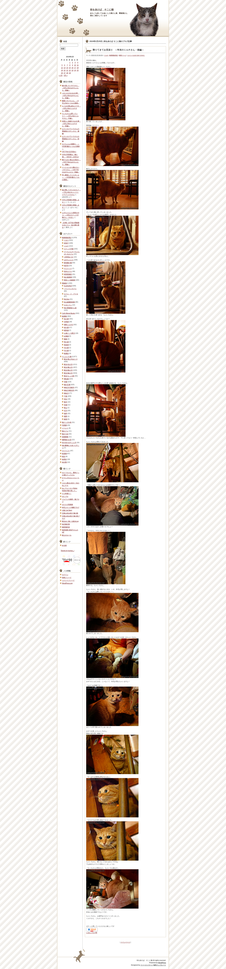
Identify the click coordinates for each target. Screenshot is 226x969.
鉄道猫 (64, 453)
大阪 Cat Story (67, 510)
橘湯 (65, 339)
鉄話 (63, 456)
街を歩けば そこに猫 (102, 9)
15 (70, 68)
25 (78, 70)
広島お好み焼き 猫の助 (70, 513)
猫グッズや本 (66, 422)
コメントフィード (68, 580)
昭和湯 (66, 330)
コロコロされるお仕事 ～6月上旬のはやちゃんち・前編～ (70, 95)
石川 (65, 411)
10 (75, 65)
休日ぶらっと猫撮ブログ (70, 507)
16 (72, 68)
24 (75, 70)
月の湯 (66, 348)
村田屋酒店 (68, 274)
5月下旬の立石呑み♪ (69, 152)
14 (67, 68)
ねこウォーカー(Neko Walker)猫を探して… (69, 489)
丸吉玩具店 (68, 286)
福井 (65, 413)
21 (67, 70)
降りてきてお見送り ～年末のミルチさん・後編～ (118, 50)
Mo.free (66, 299)
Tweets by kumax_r (67, 551)
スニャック (68, 268)
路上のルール (66, 535)
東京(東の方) (68, 367)
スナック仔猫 (68, 249)
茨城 (65, 405)
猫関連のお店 (66, 440)
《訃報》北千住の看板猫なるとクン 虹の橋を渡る (70, 225)
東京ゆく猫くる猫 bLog (70, 521)
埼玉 (65, 399)
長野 (65, 416)
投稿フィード (66, 577)
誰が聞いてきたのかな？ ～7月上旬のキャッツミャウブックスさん (71, 192)
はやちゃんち (68, 260)
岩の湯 (66, 327)
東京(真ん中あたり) (71, 359)
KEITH (66, 266)
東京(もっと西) (69, 376)
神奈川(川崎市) (69, 387)
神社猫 (66, 379)
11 (78, 65)
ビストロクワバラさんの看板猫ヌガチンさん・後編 (70, 131)
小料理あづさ (68, 257)
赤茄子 (66, 243)
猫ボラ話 (65, 434)
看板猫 (64, 283)
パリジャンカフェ (70, 289)
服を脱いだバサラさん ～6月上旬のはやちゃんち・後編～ (70, 88)
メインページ (125, 942)
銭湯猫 (64, 316)
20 (65, 70)
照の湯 (66, 342)
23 (72, 70)
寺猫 (65, 382)
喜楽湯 (66, 345)
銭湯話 (66, 353)
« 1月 (61, 75)
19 (62, 70)
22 (70, 70)
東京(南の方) (68, 373)
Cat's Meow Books (68, 313)
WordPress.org (67, 583)
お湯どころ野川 (69, 333)
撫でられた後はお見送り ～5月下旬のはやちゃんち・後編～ (71, 162)
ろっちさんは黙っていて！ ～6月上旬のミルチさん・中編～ (70, 116)
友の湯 (66, 319)
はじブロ (65, 496)
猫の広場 (67, 385)
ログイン (65, 575)
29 (70, 73)
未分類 (64, 462)
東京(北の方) (68, 364)
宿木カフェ (68, 271)
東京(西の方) (68, 370)
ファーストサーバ (146, 965)
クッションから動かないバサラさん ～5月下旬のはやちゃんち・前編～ (70, 169)
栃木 (65, 402)
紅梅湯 (66, 336)
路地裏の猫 (68, 263)
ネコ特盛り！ (66, 493)
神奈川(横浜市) (69, 390)
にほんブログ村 (91, 933)
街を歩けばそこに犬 (69, 442)
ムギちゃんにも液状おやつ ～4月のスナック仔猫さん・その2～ (70, 215)
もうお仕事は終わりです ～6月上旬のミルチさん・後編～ (71, 108)
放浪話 (64, 459)
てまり (66, 240)
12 (62, 68)
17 (75, 68)
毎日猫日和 (66, 524)
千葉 (65, 396)
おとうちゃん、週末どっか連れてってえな (70, 474)
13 (65, 68)
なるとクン (68, 305)
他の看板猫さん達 (70, 308)
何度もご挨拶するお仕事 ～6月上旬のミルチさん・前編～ (71, 123)
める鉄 (64, 545)
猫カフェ (65, 431)
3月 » (65, 75)
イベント (65, 428)
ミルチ (106, 55)
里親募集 (65, 437)
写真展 (64, 425)
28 (67, 73)
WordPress (162, 963)
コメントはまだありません (136, 55)
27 (65, 73)
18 (78, 68)
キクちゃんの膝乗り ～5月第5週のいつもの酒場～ (71, 146)
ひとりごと (66, 451)
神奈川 (66, 393)
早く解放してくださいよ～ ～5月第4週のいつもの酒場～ (71, 177)
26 (62, 73)
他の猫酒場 (68, 277)
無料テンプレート (159, 965)
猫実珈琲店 (66, 527)
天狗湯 (66, 322)
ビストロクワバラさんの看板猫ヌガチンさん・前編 (70, 139)
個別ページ (122, 55)
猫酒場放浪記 (113, 55)
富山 (65, 408)
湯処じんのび (68, 325)
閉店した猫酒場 (69, 280)
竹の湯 (66, 350)
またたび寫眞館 (67, 504)
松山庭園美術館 (69, 302)
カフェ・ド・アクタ (71, 294)
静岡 (65, 419)
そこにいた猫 (66, 357)
